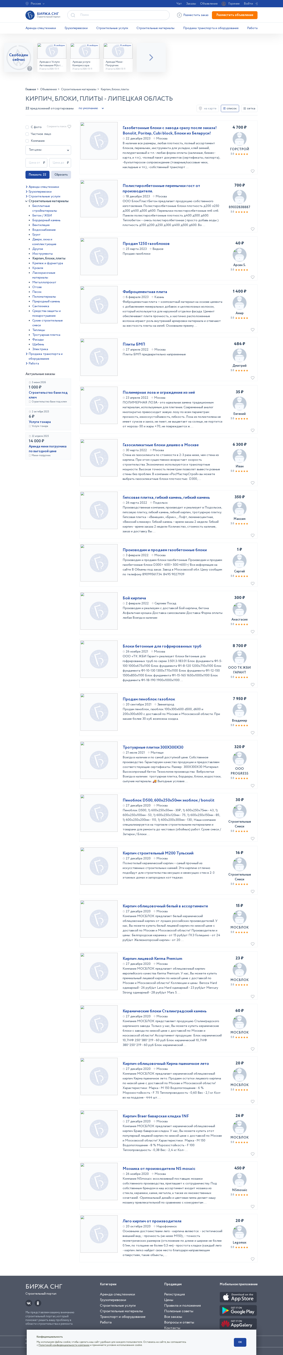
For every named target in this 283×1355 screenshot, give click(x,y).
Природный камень (46, 301)
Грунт (36, 234)
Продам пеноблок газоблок (149, 699)
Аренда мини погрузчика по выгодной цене (48, 449)
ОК (240, 1342)
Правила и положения (182, 1305)
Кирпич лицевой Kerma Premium (152, 959)
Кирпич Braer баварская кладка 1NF (156, 1116)
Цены (168, 1300)
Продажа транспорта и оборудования (210, 28)
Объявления (209, 3)
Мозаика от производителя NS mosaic (159, 1169)
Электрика (40, 349)
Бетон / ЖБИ (42, 215)
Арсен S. (239, 265)
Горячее (234, 3)
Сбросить (61, 175)
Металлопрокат (44, 282)
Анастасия (239, 619)
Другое (37, 249)
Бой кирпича (134, 598)
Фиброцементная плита (145, 292)
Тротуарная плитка (46, 334)
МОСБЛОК (239, 927)
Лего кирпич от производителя (152, 1221)
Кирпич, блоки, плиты (48, 258)
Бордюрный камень (46, 220)
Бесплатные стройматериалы (44, 208)
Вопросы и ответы (179, 1322)
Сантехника (40, 306)
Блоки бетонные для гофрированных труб (162, 646)
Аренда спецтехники (40, 28)
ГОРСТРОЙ (239, 149)
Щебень (38, 344)
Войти (248, 3)
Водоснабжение (44, 229)
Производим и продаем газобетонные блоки (165, 550)
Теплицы (38, 330)
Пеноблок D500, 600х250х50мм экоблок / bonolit (168, 800)
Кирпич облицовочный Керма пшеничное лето (166, 1064)
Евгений (239, 414)
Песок (37, 292)
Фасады (38, 339)
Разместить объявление (234, 15)
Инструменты (42, 253)
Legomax (239, 1242)
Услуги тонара (40, 422)
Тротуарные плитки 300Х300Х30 (153, 747)
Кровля (37, 268)
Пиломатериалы (44, 296)
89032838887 (239, 207)
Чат (179, 3)
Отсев (37, 287)
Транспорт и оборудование (122, 1317)
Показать (37, 175)
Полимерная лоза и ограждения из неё (159, 392)
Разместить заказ (195, 15)
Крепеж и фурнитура (47, 263)
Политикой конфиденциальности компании (64, 1345)
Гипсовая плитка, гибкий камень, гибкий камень (166, 497)
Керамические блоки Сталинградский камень (165, 1011)
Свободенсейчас (18, 57)
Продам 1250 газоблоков (146, 244)
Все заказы (173, 1317)
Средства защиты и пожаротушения (46, 313)
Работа (252, 28)
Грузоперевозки (76, 28)
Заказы (191, 3)
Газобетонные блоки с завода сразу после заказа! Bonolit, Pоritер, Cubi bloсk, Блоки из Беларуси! (170, 130)
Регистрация (174, 1294)
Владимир (239, 720)
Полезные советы (178, 1311)
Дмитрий (239, 365)
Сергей (239, 571)
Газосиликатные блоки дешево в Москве (161, 445)
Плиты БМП (134, 344)
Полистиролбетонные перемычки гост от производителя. (161, 188)
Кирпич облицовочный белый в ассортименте (165, 906)
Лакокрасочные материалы (43, 275)
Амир (240, 313)
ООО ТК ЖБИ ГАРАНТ (239, 670)
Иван (240, 466)
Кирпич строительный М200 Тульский (158, 853)
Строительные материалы (155, 28)
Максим (239, 519)
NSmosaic (239, 1190)
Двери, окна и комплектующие (44, 242)
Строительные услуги (112, 28)
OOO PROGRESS (239, 771)
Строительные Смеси (239, 824)
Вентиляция (41, 225)
